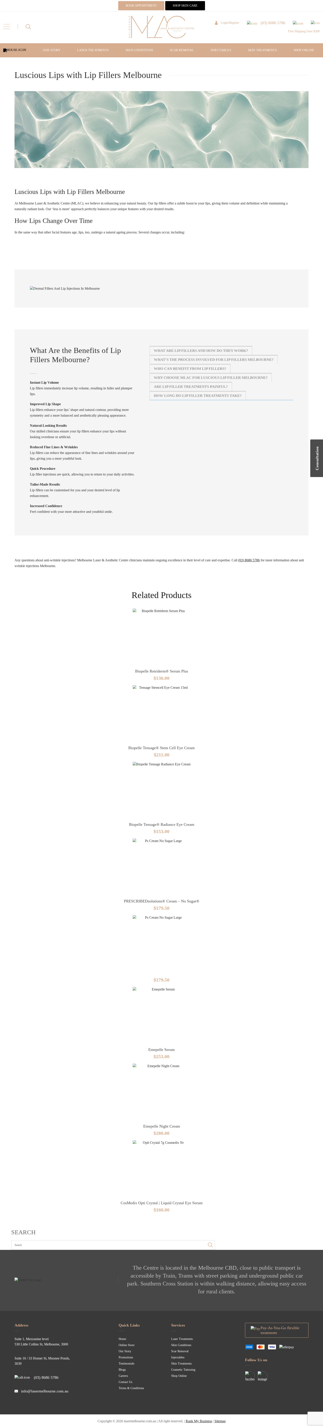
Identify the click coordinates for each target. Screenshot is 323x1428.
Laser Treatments (93, 50)
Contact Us (125, 1382)
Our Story (51, 50)
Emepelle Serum (161, 1049)
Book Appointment (141, 5)
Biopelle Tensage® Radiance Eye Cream (161, 824)
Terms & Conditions (131, 1388)
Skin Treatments (262, 50)
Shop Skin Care (185, 5)
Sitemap (220, 1421)
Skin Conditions (139, 50)
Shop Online (304, 50)
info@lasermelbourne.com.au (44, 1391)
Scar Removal (182, 50)
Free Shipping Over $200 (304, 31)
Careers (123, 1375)
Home (122, 1339)
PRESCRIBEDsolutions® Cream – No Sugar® (161, 901)
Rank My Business (199, 1421)
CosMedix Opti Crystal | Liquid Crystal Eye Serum (162, 1203)
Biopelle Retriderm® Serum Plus (161, 671)
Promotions (126, 1357)
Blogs (122, 1369)
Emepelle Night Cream (161, 1126)
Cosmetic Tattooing (183, 1369)
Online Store (126, 1345)
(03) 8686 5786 (249, 560)
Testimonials (126, 1363)
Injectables (221, 50)
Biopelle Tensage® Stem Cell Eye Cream (161, 748)
